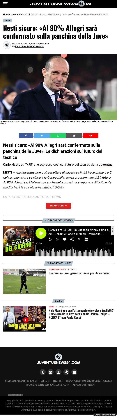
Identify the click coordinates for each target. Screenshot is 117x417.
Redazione (57, 380)
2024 (27, 14)
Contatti (45, 380)
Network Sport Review (83, 384)
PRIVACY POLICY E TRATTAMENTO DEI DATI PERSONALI (89, 380)
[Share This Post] (58, 135)
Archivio (17, 14)
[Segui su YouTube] (74, 372)
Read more (57, 205)
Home (6, 14)
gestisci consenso (15, 394)
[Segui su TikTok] (66, 372)
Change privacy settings (105, 415)
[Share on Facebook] (26, 135)
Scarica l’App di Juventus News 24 (21, 380)
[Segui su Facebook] (43, 372)
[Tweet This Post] (42, 135)
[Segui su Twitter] (51, 372)
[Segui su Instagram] (58, 372)
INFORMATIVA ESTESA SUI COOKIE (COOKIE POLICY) (47, 384)
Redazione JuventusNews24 (29, 46)
